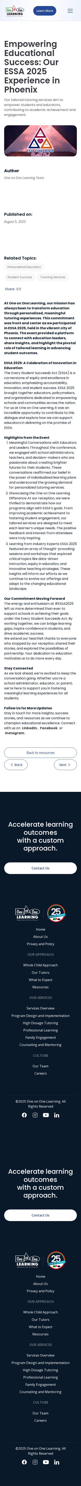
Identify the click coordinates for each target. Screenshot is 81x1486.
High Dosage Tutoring (40, 1023)
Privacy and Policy (40, 944)
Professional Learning (40, 1030)
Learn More (45, 11)
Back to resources (41, 752)
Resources (40, 987)
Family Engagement (40, 1038)
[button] (70, 11)
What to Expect (40, 980)
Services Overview (40, 1008)
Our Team (40, 1066)
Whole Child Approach (40, 965)
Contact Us (40, 868)
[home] (15, 11)
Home (40, 929)
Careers (40, 1073)
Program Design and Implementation (40, 1016)
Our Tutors (40, 973)
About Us (40, 937)
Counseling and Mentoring (40, 1045)
